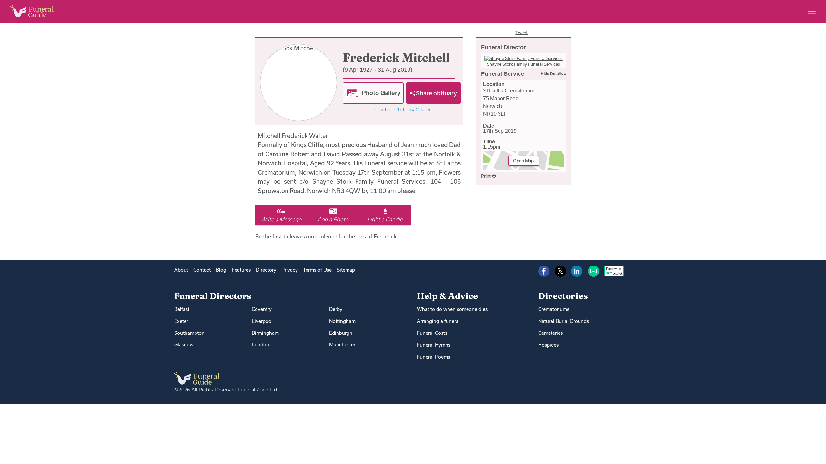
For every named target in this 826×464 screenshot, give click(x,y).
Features (241, 270)
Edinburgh (340, 333)
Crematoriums (553, 309)
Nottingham (342, 321)
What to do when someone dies (452, 309)
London (260, 344)
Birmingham (265, 333)
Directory (266, 270)
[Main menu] (812, 11)
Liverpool (262, 321)
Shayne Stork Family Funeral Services (523, 64)
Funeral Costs (432, 333)
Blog (221, 270)
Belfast (181, 309)
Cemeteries (550, 333)
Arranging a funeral (438, 321)
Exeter (181, 321)
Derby (335, 309)
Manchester (342, 344)
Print (486, 176)
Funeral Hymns (433, 345)
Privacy (289, 270)
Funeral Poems (433, 357)
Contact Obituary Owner (403, 109)
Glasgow (184, 344)
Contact (202, 270)
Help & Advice (447, 296)
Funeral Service (502, 74)
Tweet (521, 32)
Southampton (189, 333)
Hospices (548, 345)
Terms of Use (317, 270)
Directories (563, 296)
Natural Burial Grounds (563, 321)
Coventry (262, 309)
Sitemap (346, 270)
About (181, 270)
